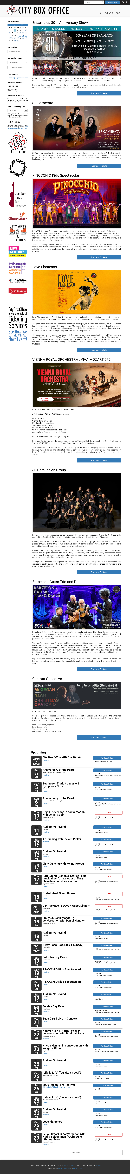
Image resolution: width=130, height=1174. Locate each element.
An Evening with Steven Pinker (62, 839)
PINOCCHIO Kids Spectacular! (56, 175)
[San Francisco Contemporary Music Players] (17, 281)
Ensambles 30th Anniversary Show (60, 22)
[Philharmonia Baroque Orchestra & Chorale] (17, 268)
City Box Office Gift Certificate (62, 757)
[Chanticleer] (17, 216)
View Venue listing (17, 67)
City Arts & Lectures (49, 817)
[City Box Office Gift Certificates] (17, 143)
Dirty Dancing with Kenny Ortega (63, 863)
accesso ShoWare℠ (70, 1165)
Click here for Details (56, 1087)
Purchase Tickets (99, 93)
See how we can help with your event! (18, 127)
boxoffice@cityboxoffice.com (18, 78)
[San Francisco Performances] (17, 291)
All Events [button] (106, 13)
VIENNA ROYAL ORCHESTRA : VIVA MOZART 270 (71, 359)
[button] (124, 1)
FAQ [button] (118, 13)
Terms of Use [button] (77, 1168)
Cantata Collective (47, 679)
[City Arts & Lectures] (17, 233)
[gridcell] (25, 30)
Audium (45, 829)
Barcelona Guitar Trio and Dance (58, 582)
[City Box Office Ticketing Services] (17, 319)
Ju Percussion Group (49, 470)
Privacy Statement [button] (64, 1168)
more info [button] (46, 760)
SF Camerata (42, 103)
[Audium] (17, 167)
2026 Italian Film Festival (50, 1075)
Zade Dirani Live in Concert (60, 1018)
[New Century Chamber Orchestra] (17, 251)
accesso (98, 1165)
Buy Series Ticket (107, 1085)
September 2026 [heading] (18, 25)
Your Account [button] (112, 2)
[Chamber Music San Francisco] (17, 194)
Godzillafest (46, 896)
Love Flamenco (44, 267)
